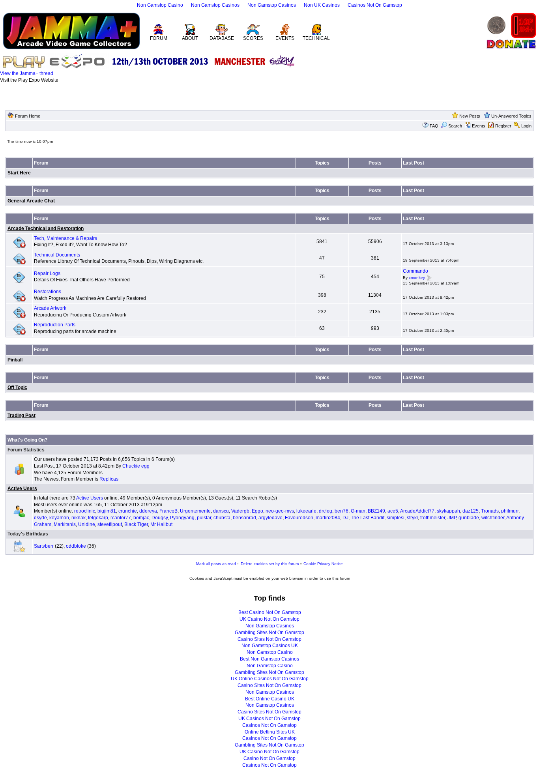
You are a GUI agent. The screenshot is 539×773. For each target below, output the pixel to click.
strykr (412, 517)
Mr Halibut (161, 524)
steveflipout (109, 524)
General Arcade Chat (31, 201)
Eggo (257, 511)
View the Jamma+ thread (26, 73)
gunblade (469, 517)
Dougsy (160, 517)
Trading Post (21, 415)
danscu (221, 511)
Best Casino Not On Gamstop (269, 612)
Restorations (47, 291)
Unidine (86, 524)
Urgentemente (195, 511)
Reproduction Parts (54, 325)
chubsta (221, 517)
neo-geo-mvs (280, 511)
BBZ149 (376, 511)
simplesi (395, 517)
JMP (451, 517)
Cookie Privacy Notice (323, 564)
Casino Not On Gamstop (269, 758)
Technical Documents (57, 255)
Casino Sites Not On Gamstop (269, 639)
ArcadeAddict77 (417, 511)
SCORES (253, 38)
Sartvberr (44, 546)
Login (526, 126)
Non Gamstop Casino (160, 5)
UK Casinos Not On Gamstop (269, 718)
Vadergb (240, 511)
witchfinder (492, 517)
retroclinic (84, 511)
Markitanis (65, 524)
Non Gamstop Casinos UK (269, 645)
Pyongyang (182, 517)
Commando (415, 271)
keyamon (59, 517)
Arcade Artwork (50, 308)
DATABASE (222, 38)
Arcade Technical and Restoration (45, 228)
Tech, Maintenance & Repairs (65, 238)
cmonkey (417, 277)
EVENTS (284, 38)
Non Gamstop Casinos (215, 5)
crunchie (127, 511)
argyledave (270, 517)
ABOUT (190, 38)
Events (478, 126)
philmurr (509, 511)
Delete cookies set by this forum (270, 564)
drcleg (325, 511)
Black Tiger (136, 524)
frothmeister (432, 517)
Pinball (14, 360)
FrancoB (168, 511)
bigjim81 (106, 511)
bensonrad (244, 517)
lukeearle (306, 511)
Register (503, 126)
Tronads (490, 511)
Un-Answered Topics (511, 116)
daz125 (470, 511)
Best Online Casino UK (269, 699)
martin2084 (328, 517)
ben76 (341, 511)
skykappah (448, 511)
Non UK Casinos (322, 5)
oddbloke (76, 546)
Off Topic (17, 387)
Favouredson (299, 517)
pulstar (204, 517)
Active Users (22, 488)
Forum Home (27, 116)
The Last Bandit (367, 517)
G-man (358, 511)
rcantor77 (120, 517)
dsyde (40, 517)
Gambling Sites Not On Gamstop (269, 632)
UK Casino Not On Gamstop (269, 619)
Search (455, 126)
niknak (78, 517)
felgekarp (98, 517)
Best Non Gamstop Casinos (269, 659)
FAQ (434, 126)
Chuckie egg (136, 466)
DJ (345, 517)
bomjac (141, 517)
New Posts (469, 116)
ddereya (148, 511)
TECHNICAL (316, 38)
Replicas (108, 479)
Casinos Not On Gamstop (375, 5)
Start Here (19, 173)
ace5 (392, 511)
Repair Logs (47, 273)
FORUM (158, 38)
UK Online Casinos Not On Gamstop (270, 678)
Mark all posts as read (216, 564)
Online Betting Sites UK (270, 732)
